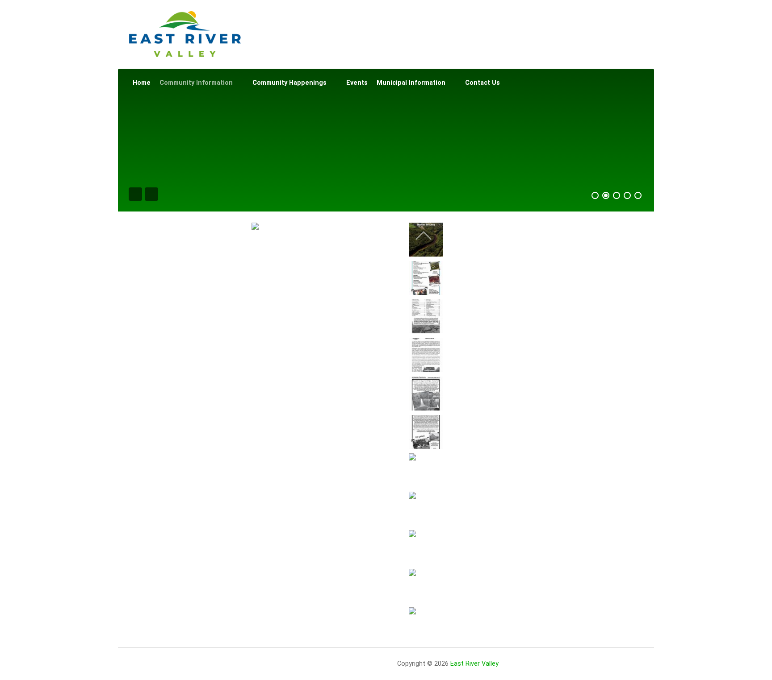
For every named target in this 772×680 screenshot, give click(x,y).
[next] (423, 622)
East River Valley (474, 664)
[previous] (423, 235)
